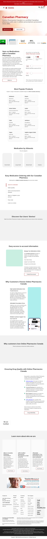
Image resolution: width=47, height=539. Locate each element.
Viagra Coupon (30, 513)
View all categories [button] (23, 150)
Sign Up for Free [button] (7, 29)
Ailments (14, 508)
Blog (21, 508)
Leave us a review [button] (12, 203)
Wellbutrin (11, 96)
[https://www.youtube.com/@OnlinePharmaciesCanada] (6, 509)
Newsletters (23, 504)
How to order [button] (19, 29)
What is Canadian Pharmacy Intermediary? (8, 454)
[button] (23, 41)
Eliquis (26, 96)
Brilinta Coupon (30, 508)
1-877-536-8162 (6, 502)
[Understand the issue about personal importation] (23, 483)
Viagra (10, 132)
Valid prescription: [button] (29, 381)
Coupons (15, 513)
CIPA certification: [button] (29, 399)
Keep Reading (10, 470)
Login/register (15, 511)
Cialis (10, 120)
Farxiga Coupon (31, 509)
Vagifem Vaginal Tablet (30, 132)
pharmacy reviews (20, 346)
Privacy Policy (23, 503)
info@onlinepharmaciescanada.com (26, 3)
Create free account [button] (31, 274)
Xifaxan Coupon (31, 506)
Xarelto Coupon (30, 511)
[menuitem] (15, 184)
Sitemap (22, 512)
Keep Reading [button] (39, 468)
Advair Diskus (12, 108)
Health (22, 510)
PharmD (22, 514)
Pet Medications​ (16, 506)
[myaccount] (41, 7)
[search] (39, 7)
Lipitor (26, 108)
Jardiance (27, 120)
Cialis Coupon (30, 515)
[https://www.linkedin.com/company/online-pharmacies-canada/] (3, 509)
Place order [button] (10, 200)
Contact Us (23, 506)
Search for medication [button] (13, 184)
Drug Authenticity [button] (31, 412)
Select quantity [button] (11, 187)
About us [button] (10, 80)
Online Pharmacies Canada (33, 53)
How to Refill (15, 509)
